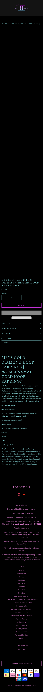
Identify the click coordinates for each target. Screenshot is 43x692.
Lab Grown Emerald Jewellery (21, 603)
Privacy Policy (21, 629)
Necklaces (21, 583)
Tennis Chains (21, 619)
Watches (21, 590)
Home (3, 22)
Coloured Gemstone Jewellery (21, 609)
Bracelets (21, 593)
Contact (21, 638)
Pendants (21, 587)
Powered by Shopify (30, 685)
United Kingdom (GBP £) (21, 663)
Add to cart (21, 305)
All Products (21, 574)
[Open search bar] (3, 7)
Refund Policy (21, 625)
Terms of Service (21, 635)
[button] (22, 313)
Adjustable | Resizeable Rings (21, 616)
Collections (21, 622)
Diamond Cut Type (21, 612)
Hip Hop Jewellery (21, 606)
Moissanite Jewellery (21, 596)
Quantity (4, 293)
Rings (21, 577)
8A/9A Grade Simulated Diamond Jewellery (22, 599)
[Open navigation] (1, 7)
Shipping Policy (21, 632)
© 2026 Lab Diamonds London (16, 685)
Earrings (21, 580)
